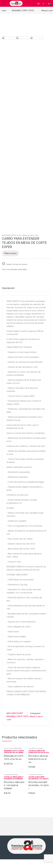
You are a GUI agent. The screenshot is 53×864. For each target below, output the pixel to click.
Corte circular (8, 748)
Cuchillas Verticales (11, 774)
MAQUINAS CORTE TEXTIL (23, 10)
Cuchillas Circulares (35, 748)
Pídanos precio (10, 253)
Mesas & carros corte (30, 235)
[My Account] (44, 3)
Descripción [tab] (8, 288)
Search (38, 3)
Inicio (4, 10)
